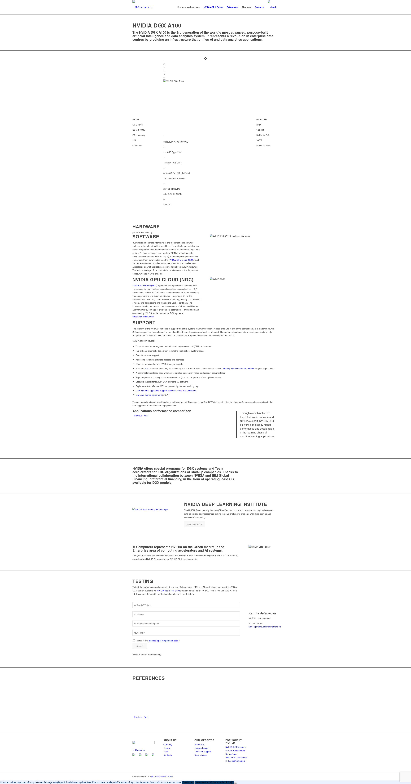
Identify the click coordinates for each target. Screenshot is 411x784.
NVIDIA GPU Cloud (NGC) (181, 259)
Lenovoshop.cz (201, 747)
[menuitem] (188, 7)
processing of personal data (162, 776)
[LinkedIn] (147, 755)
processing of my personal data (163, 640)
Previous (138, 415)
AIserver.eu (199, 744)
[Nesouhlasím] (235, 783)
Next (146, 415)
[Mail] (134, 755)
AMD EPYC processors (236, 757)
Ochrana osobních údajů (221, 782)
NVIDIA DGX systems (235, 746)
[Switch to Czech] (272, 7)
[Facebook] (141, 755)
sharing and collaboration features (238, 368)
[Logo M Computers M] (142, 7)
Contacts (167, 754)
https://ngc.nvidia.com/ (143, 316)
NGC (147, 368)
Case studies (200, 754)
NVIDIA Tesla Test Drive (168, 590)
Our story (167, 744)
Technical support (202, 751)
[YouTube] (154, 755)
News (166, 751)
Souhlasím (188, 782)
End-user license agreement (149, 394)
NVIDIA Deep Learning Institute (225, 504)
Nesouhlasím (202, 782)
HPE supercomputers (235, 760)
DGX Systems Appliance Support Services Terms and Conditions (166, 390)
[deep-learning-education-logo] (153, 509)
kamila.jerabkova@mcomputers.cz (265, 626)
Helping (166, 747)
